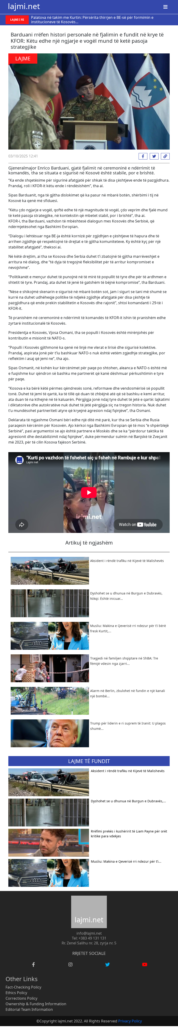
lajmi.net (24, 6)
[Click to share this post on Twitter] (153, 156)
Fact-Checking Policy (23, 987)
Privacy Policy (130, 1021)
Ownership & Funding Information (36, 1003)
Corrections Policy (21, 998)
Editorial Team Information (29, 1009)
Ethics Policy (16, 992)
